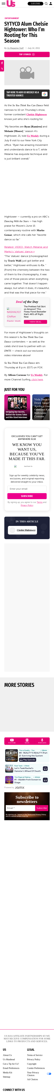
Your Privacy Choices (33, 1073)
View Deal (35, 322)
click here (37, 379)
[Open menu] (3, 3)
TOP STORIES (25, 54)
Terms (39, 502)
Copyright (31, 1064)
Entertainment (12, 18)
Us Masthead (9, 1059)
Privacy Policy (27, 505)
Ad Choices (32, 1079)
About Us (7, 1055)
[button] (46, 3)
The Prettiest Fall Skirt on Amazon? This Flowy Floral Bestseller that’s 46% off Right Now (35, 311)
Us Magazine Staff (15, 48)
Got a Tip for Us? (11, 1064)
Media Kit (7, 1072)
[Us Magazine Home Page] (10, 3)
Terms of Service (34, 1055)
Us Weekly (33, 135)
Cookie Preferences (36, 1068)
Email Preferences (11, 1068)
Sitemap (6, 1077)
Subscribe (35, 3)
